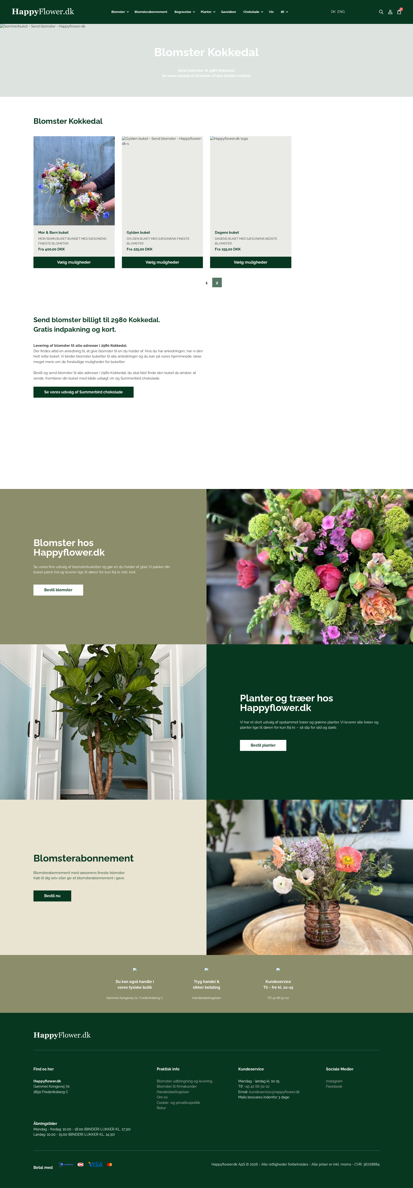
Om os (162, 1097)
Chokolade (251, 12)
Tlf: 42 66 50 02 (278, 998)
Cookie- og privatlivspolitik (178, 1103)
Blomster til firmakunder (177, 1086)
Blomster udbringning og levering (184, 1081)
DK (333, 12)
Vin (271, 12)
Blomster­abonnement (151, 12)
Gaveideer (228, 12)
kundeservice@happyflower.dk (274, 1092)
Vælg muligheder (74, 262)
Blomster (118, 12)
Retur (161, 1108)
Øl (282, 12)
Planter (206, 12)
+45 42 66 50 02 (257, 1086)
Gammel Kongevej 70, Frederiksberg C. (134, 998)
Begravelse (182, 12)
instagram (334, 1081)
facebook (334, 1086)
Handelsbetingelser (206, 998)
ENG (341, 12)
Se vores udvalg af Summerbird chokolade (83, 392)
